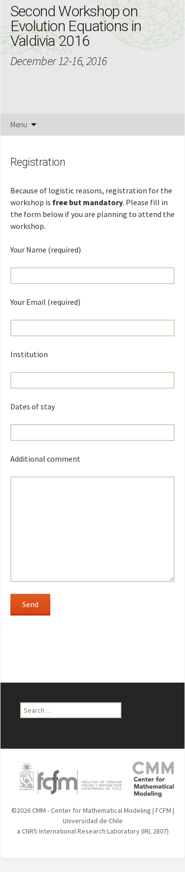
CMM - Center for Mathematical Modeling (91, 810)
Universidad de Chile (93, 820)
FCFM (163, 810)
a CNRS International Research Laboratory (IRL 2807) (93, 831)
